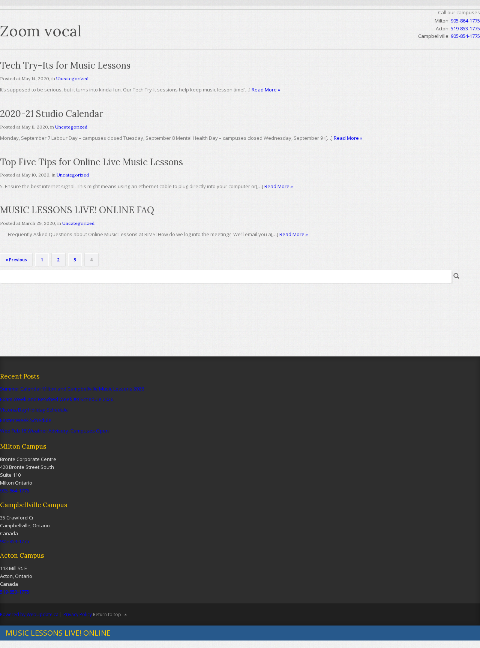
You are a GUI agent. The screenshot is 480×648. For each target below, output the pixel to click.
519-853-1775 (14, 591)
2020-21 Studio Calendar (51, 114)
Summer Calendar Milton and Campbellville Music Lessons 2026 (72, 388)
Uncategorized (72, 78)
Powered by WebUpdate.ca (29, 614)
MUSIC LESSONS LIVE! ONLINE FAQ (77, 210)
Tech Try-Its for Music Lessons (65, 65)
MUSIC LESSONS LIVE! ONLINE (58, 633)
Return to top (107, 614)
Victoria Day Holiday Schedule (34, 409)
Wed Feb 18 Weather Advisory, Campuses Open (54, 430)
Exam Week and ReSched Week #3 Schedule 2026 (56, 399)
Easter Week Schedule (25, 420)
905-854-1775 (14, 541)
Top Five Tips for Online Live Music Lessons (91, 162)
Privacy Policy (77, 614)
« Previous (16, 259)
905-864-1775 (465, 20)
